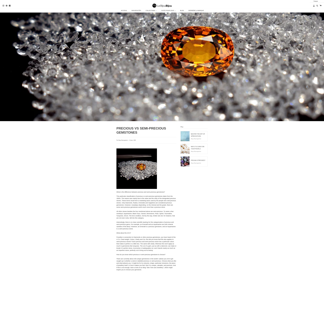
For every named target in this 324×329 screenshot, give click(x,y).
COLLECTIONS (151, 10)
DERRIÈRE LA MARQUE (196, 10)
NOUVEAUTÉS (136, 10)
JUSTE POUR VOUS (167, 10)
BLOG (182, 10)
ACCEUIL (124, 10)
